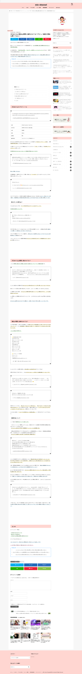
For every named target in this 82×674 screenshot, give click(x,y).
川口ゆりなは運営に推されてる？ (21, 93)
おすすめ (22, 561)
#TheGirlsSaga (20, 115)
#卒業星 (17, 218)
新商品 (55, 155)
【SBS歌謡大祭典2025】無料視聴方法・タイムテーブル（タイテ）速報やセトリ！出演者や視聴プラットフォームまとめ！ (61, 66)
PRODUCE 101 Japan (58, 146)
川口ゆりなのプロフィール (20, 89)
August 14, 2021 (25, 277)
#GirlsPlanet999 (43, 113)
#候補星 (13, 218)
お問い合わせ (58, 7)
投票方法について (19, 98)
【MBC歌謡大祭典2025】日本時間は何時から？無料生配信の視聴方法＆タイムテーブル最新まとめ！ (61, 61)
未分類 (18, 561)
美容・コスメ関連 (57, 161)
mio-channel (41, 4)
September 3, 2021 (34, 118)
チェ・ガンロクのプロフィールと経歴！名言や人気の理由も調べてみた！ (61, 51)
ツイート (32, 656)
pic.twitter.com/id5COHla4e (17, 448)
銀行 (55, 167)
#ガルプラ (25, 358)
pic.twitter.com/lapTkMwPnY (29, 115)
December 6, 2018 (28, 188)
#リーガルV (29, 185)
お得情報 (55, 149)
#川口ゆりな (24, 185)
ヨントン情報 (39, 7)
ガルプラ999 (13, 561)
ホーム (23, 7)
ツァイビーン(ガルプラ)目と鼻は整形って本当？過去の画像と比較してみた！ (27, 61)
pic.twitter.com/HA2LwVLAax (43, 274)
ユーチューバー (57, 152)
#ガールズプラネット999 (32, 274)
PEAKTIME (56, 143)
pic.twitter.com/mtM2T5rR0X (32, 160)
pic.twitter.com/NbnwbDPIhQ (24, 218)
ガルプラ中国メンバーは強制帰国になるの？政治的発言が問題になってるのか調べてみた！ (30, 63)
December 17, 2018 (31, 221)
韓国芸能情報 (45, 7)
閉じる (18, 86)
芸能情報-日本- (57, 164)
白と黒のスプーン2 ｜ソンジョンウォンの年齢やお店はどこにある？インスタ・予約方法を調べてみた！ (61, 72)
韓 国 (55, 170)
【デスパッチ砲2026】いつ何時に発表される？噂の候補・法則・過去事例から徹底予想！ (61, 55)
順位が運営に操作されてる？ (20, 96)
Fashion (55, 140)
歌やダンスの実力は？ (20, 91)
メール (11, 595)
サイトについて (51, 7)
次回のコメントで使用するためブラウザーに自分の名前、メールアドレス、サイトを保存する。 (28, 604)
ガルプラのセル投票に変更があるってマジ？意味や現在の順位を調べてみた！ (28, 65)
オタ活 (27, 7)
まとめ (16, 100)
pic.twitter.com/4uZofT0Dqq (37, 185)
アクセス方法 (32, 7)
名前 (11, 591)
